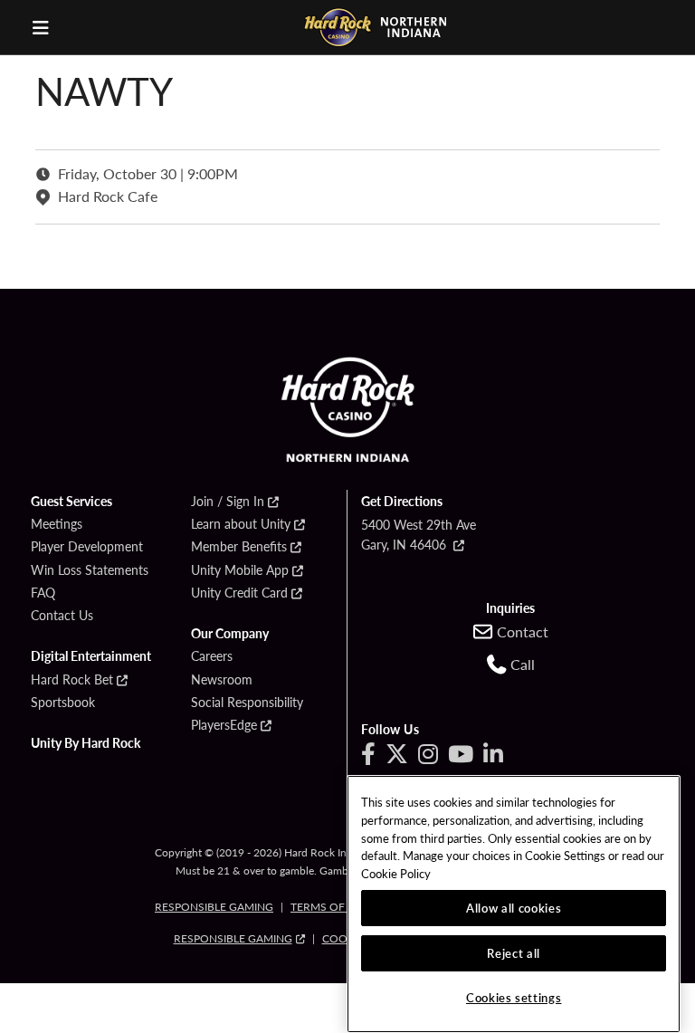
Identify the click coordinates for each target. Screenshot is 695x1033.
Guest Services (71, 501)
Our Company (230, 634)
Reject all (513, 952)
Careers (212, 656)
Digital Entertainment (91, 656)
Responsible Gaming (214, 906)
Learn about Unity (240, 524)
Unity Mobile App (240, 570)
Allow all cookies (513, 907)
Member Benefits (239, 547)
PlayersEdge (224, 725)
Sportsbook (63, 702)
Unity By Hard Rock (85, 743)
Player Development (87, 547)
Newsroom (221, 680)
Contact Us (62, 615)
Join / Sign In (227, 501)
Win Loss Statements (89, 570)
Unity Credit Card (239, 593)
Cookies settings (514, 997)
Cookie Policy (396, 873)
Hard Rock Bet (72, 680)
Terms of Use (329, 906)
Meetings (56, 524)
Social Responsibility (247, 702)
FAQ (43, 593)
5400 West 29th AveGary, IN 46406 (418, 534)
